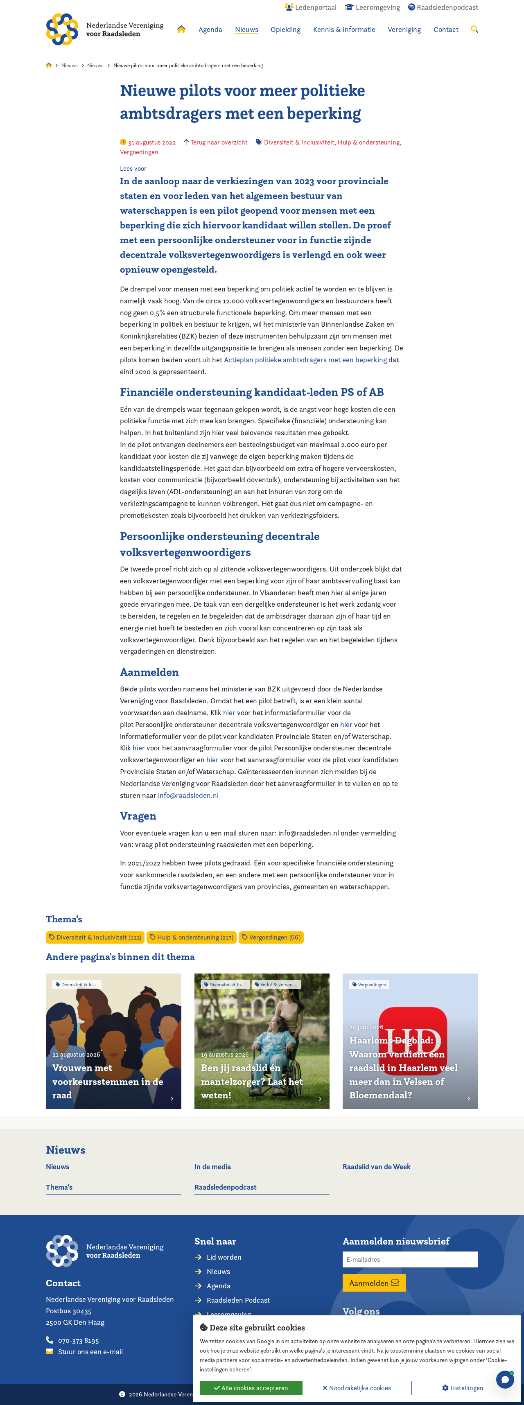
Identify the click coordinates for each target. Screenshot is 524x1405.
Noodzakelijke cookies (359, 1388)
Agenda (210, 29)
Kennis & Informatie (344, 29)
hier (229, 712)
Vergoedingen (139, 152)
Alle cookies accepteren (254, 1388)
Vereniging (404, 29)
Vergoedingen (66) (274, 937)
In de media (212, 1166)
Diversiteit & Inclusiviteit (299, 142)
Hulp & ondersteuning (369, 142)
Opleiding (285, 29)
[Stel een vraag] (505, 1380)
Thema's (59, 1187)
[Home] (105, 29)
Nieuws (246, 29)
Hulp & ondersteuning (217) (194, 937)
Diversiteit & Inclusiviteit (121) (98, 937)
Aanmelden (370, 1283)
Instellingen (466, 1388)
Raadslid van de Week (377, 1166)
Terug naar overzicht (218, 142)
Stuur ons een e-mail (89, 1351)
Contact (446, 29)
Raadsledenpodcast (225, 1187)
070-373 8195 (77, 1340)
